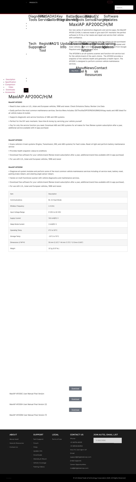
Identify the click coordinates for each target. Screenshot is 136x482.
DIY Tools (78, 17)
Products (33, 2)
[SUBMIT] (118, 440)
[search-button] (116, 12)
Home (71, 17)
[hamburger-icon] (110, 2)
